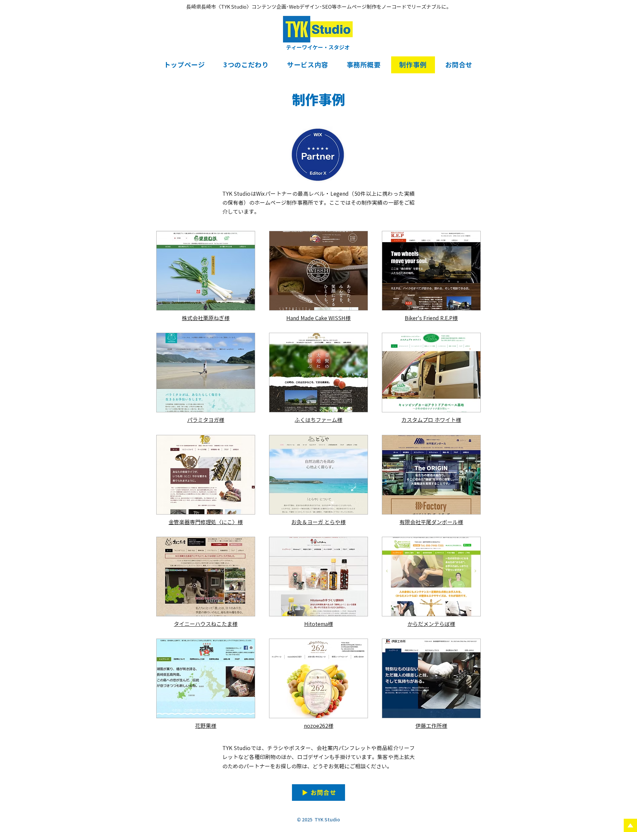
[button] (246, 64)
